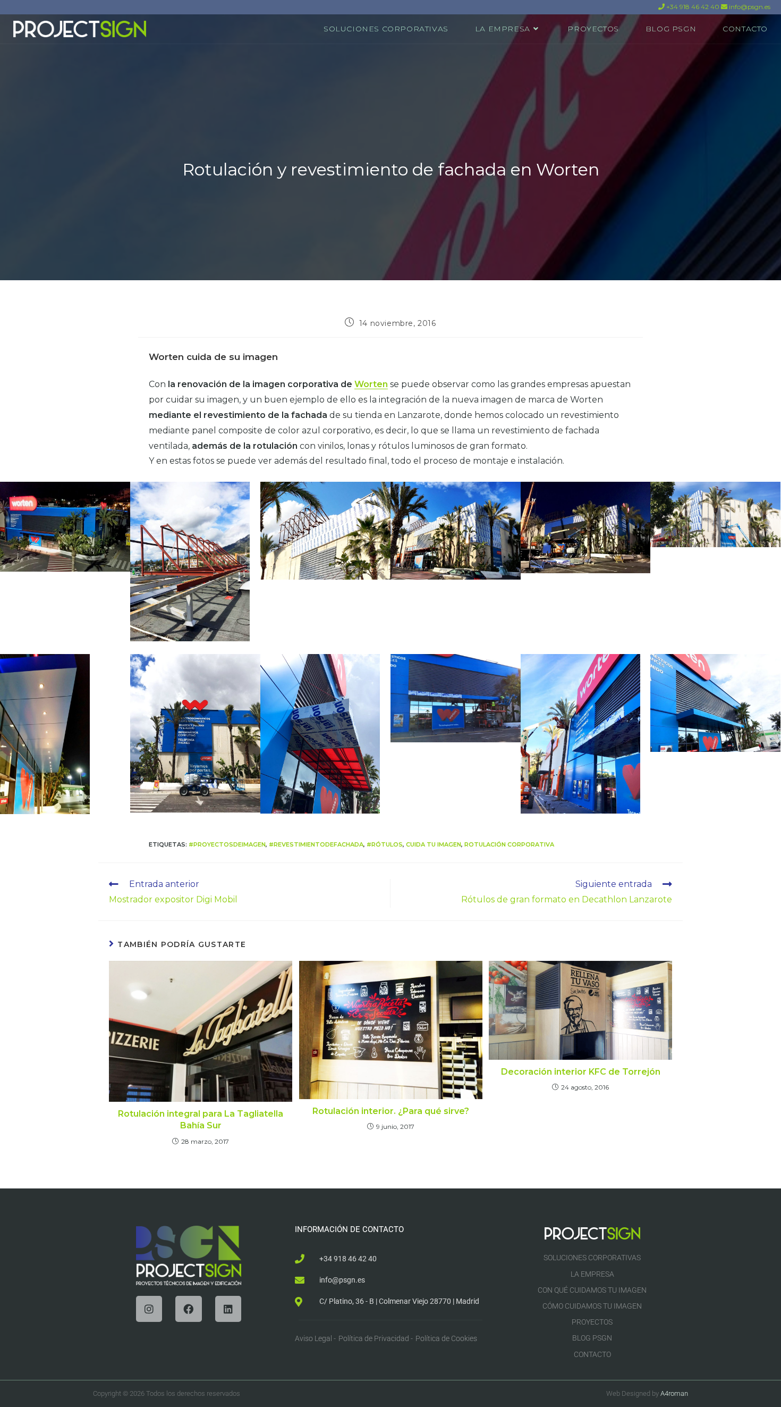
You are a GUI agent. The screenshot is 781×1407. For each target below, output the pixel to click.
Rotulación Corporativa (509, 844)
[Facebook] (188, 1309)
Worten (371, 384)
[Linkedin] (228, 1309)
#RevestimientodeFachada (316, 844)
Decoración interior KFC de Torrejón (580, 1072)
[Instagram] (149, 1309)
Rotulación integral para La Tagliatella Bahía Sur (200, 1119)
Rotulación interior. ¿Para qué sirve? (390, 1111)
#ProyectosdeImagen (227, 844)
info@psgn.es (748, 7)
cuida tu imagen (433, 844)
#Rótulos (385, 844)
